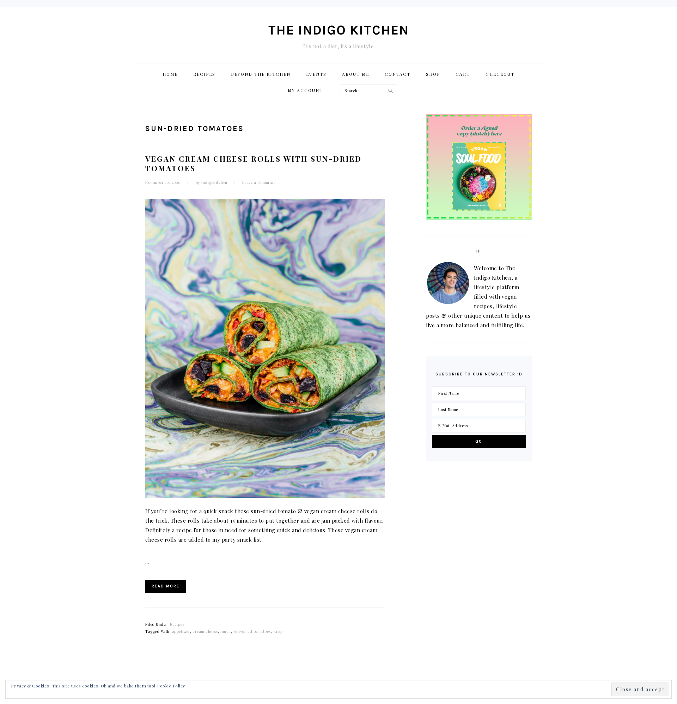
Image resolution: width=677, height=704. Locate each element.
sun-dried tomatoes (252, 631)
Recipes (177, 624)
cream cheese (205, 631)
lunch (225, 631)
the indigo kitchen (338, 30)
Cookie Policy (171, 686)
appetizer (181, 631)
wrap (278, 631)
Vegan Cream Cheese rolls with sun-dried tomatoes (253, 163)
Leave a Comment (258, 182)
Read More (165, 586)
